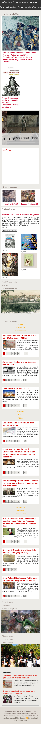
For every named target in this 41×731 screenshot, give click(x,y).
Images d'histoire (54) (29, 204)
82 (25, 526)
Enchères (20, 564)
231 (25, 407)
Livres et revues (21, 568)
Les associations (7, 693)
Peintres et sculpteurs (9, 663)
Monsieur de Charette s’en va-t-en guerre (20, 268)
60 (25, 650)
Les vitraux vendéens (9, 342)
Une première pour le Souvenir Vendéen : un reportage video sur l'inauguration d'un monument (20, 537)
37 (25, 595)
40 (25, 434)
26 (25, 555)
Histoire (21, 469)
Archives (20, 465)
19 (25, 495)
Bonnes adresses (20, 385)
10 (25, 460)
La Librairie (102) (11, 204)
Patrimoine (20, 381)
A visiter (5, 339)
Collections (20, 561)
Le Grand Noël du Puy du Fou (16, 442)
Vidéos (20, 472)
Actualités (20, 378)
